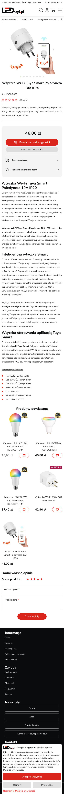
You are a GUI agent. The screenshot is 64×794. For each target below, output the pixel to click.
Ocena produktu (11, 579)
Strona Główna (9, 19)
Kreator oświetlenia (11, 2)
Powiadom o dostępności (34, 142)
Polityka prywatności (15, 654)
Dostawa (9, 677)
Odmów (17, 784)
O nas (7, 637)
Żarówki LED (26, 19)
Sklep (32, 708)
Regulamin (10, 688)
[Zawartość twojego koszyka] (53, 10)
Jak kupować (11, 672)
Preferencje (47, 784)
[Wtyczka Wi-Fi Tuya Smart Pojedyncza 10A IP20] (32, 49)
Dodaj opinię (32, 616)
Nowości (36, 2)
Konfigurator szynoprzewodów (32, 733)
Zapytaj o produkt (32, 149)
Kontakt (8, 643)
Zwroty (8, 694)
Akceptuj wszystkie (32, 776)
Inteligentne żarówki (46, 19)
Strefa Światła (32, 725)
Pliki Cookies (11, 659)
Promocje (26, 2)
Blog (32, 716)
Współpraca (11, 648)
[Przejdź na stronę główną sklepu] (13, 11)
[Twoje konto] (47, 10)
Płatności (9, 683)
